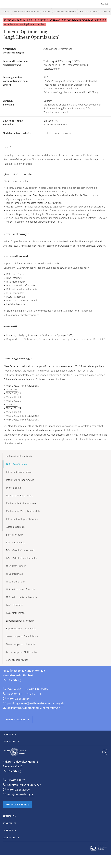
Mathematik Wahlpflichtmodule (23, 511)
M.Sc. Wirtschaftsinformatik (20, 589)
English (105, 4)
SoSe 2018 (11, 389)
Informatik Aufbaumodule (20, 480)
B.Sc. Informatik (14, 535)
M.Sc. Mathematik (15, 581)
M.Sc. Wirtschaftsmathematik (21, 597)
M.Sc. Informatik (14, 574)
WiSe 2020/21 (13, 401)
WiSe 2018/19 (13, 393)
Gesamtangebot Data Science (22, 636)
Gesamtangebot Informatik (20, 644)
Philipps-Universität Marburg (15, 752)
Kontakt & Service (17, 804)
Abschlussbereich (15, 527)
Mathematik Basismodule (19, 495)
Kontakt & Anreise (17, 719)
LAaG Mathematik (15, 613)
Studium (46, 11)
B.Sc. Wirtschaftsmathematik (21, 558)
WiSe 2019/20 (13, 397)
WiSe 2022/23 (13, 412)
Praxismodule (13, 488)
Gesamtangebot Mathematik (21, 652)
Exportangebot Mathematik (21, 628)
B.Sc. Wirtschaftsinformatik (20, 550)
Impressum (9, 734)
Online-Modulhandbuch (65, 11)
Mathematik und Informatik (26, 11)
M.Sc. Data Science (16, 566)
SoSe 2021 (11, 404)
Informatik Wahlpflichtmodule (22, 519)
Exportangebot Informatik (20, 621)
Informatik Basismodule (19, 472)
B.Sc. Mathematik (15, 542)
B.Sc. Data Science (88, 11)
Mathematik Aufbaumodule (21, 503)
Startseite (5, 11)
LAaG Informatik (14, 605)
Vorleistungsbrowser (17, 660)
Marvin (75, 430)
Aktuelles (9, 816)
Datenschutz (11, 741)
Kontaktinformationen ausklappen (105, 752)
